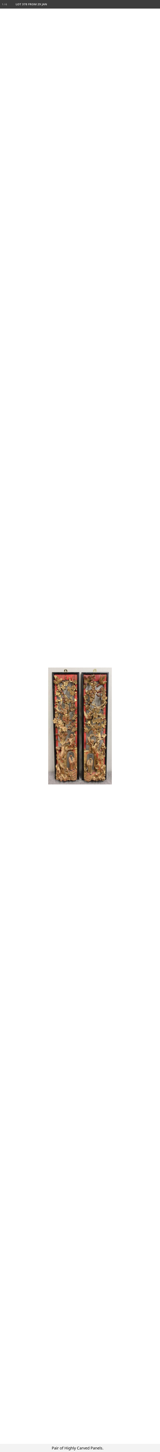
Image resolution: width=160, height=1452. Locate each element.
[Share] (147, 4)
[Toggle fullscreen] (138, 4)
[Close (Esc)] (155, 4)
